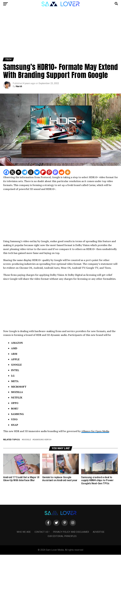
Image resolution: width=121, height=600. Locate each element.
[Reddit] (61, 172)
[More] (67, 172)
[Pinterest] (49, 172)
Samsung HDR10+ (43, 440)
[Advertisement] (60, 34)
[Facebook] (6, 172)
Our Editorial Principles (62, 536)
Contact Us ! (42, 532)
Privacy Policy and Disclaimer (71, 532)
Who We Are (24, 532)
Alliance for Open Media (95, 431)
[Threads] (31, 172)
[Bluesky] (37, 172)
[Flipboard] (43, 172)
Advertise (98, 532)
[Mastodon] (55, 172)
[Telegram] (24, 172)
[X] (12, 172)
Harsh (19, 86)
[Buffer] (18, 172)
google (27, 440)
